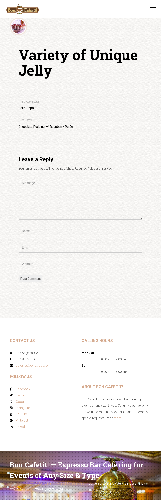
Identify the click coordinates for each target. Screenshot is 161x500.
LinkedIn (21, 427)
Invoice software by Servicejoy (109, 483)
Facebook (23, 389)
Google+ (22, 401)
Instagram (23, 408)
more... (119, 418)
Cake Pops (29, 105)
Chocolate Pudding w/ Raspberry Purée (46, 123)
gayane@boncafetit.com (33, 365)
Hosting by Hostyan (50, 488)
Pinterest (22, 420)
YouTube (22, 414)
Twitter (20, 395)
